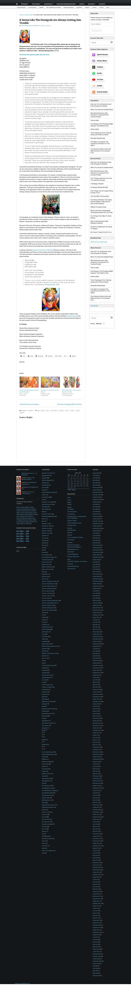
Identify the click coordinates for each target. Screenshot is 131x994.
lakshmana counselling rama (49, 653)
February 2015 (96, 805)
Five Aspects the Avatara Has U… (29, 483)
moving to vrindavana (47, 687)
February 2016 (96, 776)
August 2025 (96, 502)
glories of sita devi (46, 569)
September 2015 (97, 788)
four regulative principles (53, 7)
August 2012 (96, 877)
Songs (81, 4)
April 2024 (95, 540)
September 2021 (97, 615)
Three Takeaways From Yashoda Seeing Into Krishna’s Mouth (101, 134)
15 (68, 482)
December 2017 (97, 723)
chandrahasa (45, 485)
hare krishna (54, 410)
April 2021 (95, 627)
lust (43, 663)
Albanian (18, 507)
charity (43, 490)
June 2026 (95, 478)
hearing (44, 612)
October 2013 (96, 843)
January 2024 (96, 547)
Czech (22, 511)
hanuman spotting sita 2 (48, 607)
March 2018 (96, 716)
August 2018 (96, 704)
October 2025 (96, 497)
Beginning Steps (71, 530)
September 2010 (97, 932)
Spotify (99, 73)
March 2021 (96, 629)
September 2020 (97, 644)
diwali (43, 521)
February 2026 (96, 487)
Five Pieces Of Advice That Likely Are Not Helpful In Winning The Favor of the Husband (101, 201)
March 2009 (96, 973)
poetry (77, 410)
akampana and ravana (47, 473)
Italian (18, 516)
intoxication (45, 624)
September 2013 (97, 846)
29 (42, 734)
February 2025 (96, 516)
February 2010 (96, 949)
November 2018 (97, 696)
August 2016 (96, 761)
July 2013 (95, 850)
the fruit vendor (46, 819)
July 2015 (95, 793)
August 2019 (96, 675)
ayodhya (44, 739)
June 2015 (95, 795)
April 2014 (95, 829)
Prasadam (69, 532)
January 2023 (96, 576)
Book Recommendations (66, 4)
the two (44, 829)
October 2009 (96, 959)
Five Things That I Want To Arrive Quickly (101, 217)
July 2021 (95, 620)
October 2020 (96, 641)
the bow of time (46, 812)
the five (44, 814)
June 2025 (95, 507)
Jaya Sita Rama (71, 568)
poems (72, 410)
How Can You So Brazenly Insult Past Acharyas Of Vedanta (101, 105)
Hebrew (22, 514)
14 (87, 480)
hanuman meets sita (47, 595)
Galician (30, 512)
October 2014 (96, 814)
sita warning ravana (47, 795)
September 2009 (97, 961)
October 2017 (96, 728)
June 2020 (95, 651)
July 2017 (95, 735)
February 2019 (96, 689)
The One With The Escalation (100, 196)
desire (43, 511)
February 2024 (96, 545)
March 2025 (96, 514)
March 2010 (96, 947)
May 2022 (95, 595)
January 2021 (96, 634)
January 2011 (96, 922)
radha (43, 718)
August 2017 (96, 733)
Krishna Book (95, 129)
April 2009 (95, 971)
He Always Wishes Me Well (99, 187)
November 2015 (97, 783)
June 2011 (95, 910)
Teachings (36, 4)
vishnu (43, 843)
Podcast (69, 504)
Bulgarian (27, 507)
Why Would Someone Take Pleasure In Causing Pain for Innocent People (100, 115)
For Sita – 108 (22, 531)
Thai (36, 522)
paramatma (45, 694)
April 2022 (95, 598)
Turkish (18, 523)
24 (42, 732)
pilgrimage (44, 699)
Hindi (25, 514)
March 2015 (96, 802)
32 (42, 746)
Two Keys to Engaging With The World (69, 404)
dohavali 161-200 (46, 528)
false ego (44, 545)
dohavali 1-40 (45, 523)
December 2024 (97, 521)
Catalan (32, 507)
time (43, 834)
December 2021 (97, 607)
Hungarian (29, 514)
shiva (43, 783)
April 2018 (95, 713)
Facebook (94, 306)
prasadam (44, 704)
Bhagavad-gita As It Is (73, 549)
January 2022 (96, 605)
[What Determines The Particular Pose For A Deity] (72, 382)
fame (43, 547)
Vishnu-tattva (95, 120)
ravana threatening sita (47, 752)
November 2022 (97, 581)
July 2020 (95, 648)
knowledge (44, 641)
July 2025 (95, 504)
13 (84, 480)
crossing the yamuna (47, 504)
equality (41, 7)
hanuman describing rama (48, 583)
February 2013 (96, 862)
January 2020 (96, 663)
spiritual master (46, 797)
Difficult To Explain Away (98, 207)
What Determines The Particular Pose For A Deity (71, 391)
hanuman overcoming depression (50, 600)
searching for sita (46, 778)
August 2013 (96, 848)
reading (44, 757)
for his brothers (45, 555)
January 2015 (96, 807)
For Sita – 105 (22, 539)
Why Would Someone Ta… (28, 473)
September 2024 (97, 528)
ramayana (44, 728)
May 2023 (95, 567)
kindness (44, 639)
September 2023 (97, 557)
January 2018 (96, 721)
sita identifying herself (47, 793)
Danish (26, 511)
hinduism (61, 410)
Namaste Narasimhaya (98, 138)
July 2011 (95, 908)
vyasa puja (44, 846)
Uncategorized (45, 836)
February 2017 (96, 747)
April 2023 (95, 569)
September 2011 (97, 903)
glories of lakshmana (47, 567)
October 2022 (96, 583)
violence (44, 841)
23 (71, 485)
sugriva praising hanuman (48, 805)
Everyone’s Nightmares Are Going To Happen (101, 228)
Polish (33, 518)
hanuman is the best (47, 593)
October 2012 (96, 872)
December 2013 (97, 838)
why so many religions (47, 850)
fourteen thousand (46, 559)
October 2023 (96, 555)
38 (42, 749)
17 (74, 482)
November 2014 (97, 812)
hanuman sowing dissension (49, 603)
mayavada (44, 670)
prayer (43, 706)
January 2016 (96, 778)
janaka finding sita (46, 627)
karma (43, 634)
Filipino (18, 512)
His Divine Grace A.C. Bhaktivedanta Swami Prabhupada (76, 517)
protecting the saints (47, 713)
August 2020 (96, 646)
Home (21, 14)
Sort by (93, 323)
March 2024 (96, 543)
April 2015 (95, 800)
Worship (24, 4)
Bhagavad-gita (50, 284)
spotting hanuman (46, 800)
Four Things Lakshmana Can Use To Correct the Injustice (101, 179)
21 (87, 482)
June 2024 (95, 535)
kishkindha (44, 744)
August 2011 (96, 906)
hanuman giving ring (47, 591)
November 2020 (97, 639)
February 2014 (96, 834)
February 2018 (96, 718)
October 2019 (96, 670)
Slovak (18, 522)
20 (84, 482)
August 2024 (96, 531)
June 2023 (95, 564)
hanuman (44, 579)
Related (91, 4)
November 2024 (97, 523)
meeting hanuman (46, 675)
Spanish (28, 522)
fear (43, 550)
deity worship (45, 509)
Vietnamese (28, 523)
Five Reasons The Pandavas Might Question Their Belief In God (102, 125)
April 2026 (95, 482)
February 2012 (96, 891)
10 (74, 480)
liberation (44, 656)
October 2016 (96, 757)
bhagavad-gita (21, 7)
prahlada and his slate (47, 701)
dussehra (44, 535)
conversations (32, 7)
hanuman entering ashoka (48, 586)
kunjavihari (44, 648)
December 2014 (97, 809)
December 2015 (97, 781)
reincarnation (45, 764)
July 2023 (95, 562)
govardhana (45, 574)
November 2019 (97, 668)
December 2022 (97, 579)
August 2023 (96, 559)
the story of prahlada (47, 824)
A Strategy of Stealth (97, 184)
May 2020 (95, 653)
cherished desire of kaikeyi (48, 492)
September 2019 (97, 672)
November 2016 (97, 754)
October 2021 (96, 612)
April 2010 (95, 944)
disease (44, 519)
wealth (43, 848)
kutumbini (44, 651)
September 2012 (97, 874)
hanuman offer (45, 598)
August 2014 (96, 819)
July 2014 (95, 821)
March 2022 (96, 600)
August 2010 (96, 934)
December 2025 (97, 492)
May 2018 (95, 711)
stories (101, 7)
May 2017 (95, 740)
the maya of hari (46, 821)
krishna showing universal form (49, 646)
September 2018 (97, 701)
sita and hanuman (46, 785)
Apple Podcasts (102, 54)
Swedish (32, 522)
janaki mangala (46, 629)
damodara (44, 507)
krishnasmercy (26, 25)
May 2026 (95, 480)
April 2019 (95, 684)
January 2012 (96, 894)
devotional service (46, 514)
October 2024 (96, 526)
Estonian (34, 511)
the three (44, 826)
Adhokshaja (25, 475)
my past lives (45, 689)
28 (87, 485)
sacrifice (44, 771)
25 (78, 485)
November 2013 (97, 841)
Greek (18, 514)
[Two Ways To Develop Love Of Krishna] (50, 382)
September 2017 (97, 730)
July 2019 (95, 677)
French (26, 512)
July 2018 (95, 706)
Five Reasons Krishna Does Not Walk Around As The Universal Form (101, 151)
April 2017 (95, 742)
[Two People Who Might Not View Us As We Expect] (29, 382)
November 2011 (97, 898)
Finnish (22, 512)
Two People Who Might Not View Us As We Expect (28, 391)
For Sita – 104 (22, 541)
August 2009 (96, 963)
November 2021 (97, 610)
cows (43, 499)
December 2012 (97, 867)
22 (68, 485)
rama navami (45, 725)
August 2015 (96, 790)
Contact (102, 4)
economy (44, 538)
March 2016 (96, 773)
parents (44, 696)
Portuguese (19, 520)
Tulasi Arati (70, 564)
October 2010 (96, 930)
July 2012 (95, 879)
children (44, 494)
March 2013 (96, 860)
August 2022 (96, 588)
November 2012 (97, 870)
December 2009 (97, 954)
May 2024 (95, 538)
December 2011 (97, 896)
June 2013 (95, 853)
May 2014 (95, 826)
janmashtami (45, 632)
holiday (43, 617)
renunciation (45, 769)
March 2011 (96, 918)
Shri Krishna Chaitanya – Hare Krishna (77, 561)
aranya (43, 730)
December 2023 (97, 550)
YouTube (100, 79)
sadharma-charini (46, 773)
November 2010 (97, 927)
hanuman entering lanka (48, 588)
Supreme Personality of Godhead (42, 250)
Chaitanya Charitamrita (73, 556)
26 (81, 485)
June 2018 (95, 708)
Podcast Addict (102, 92)
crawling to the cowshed (48, 502)
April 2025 (95, 511)
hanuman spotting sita (47, 605)
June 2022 (95, 593)
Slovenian (22, 522)
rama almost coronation (48, 723)
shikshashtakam (46, 781)
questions (79, 7)
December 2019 (97, 665)
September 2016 (97, 759)
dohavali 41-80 (45, 531)
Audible (99, 86)
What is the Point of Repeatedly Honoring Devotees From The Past (101, 211)
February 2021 (96, 632)
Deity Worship (70, 540)
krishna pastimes (69, 7)
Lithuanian (19, 518)
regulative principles (47, 761)
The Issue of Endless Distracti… (28, 492)
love (43, 660)
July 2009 (95, 966)
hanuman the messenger (48, 610)
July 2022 (95, 591)
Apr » (74, 489)
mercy (43, 682)
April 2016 (95, 771)
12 (81, 480)
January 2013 (96, 865)
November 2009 (97, 956)
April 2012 (95, 886)
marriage (44, 668)
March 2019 (96, 687)
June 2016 (95, 766)
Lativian (31, 516)
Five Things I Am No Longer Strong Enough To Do (102, 192)
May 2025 (95, 509)
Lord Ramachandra (72, 511)
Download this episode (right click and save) (34, 55)
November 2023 (97, 552)
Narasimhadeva (71, 316)
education (44, 540)
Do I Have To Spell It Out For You (101, 232)
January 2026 (96, 490)
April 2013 (95, 858)
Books (68, 497)
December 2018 (97, 694)
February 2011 (96, 920)
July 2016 (95, 764)
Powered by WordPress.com (22, 983)
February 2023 (96, 574)
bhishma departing (46, 480)
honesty (44, 620)
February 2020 (96, 660)
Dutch (29, 511)
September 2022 (97, 586)
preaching (44, 711)
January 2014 (96, 836)
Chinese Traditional (31, 509)
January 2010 (96, 951)
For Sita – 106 (22, 536)
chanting (44, 487)
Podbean (100, 67)
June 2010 (95, 939)
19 (81, 482)
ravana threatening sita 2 (48, 754)
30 (71, 487)
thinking (44, 831)
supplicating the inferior (48, 807)
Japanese (22, 516)
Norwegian (29, 518)
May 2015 (95, 797)
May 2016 (95, 769)
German (35, 512)
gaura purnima (45, 562)
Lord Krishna (70, 509)
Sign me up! (96, 29)
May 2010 (95, 942)
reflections (44, 759)
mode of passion (46, 684)
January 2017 (96, 749)
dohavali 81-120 (46, 533)
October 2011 (96, 901)
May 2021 (95, 624)
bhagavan (44, 478)
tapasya (44, 809)
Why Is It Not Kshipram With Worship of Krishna (99, 222)
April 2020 (95, 656)
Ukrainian (22, 523)
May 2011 (95, 913)
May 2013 (95, 855)
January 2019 (96, 692)
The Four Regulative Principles (75, 537)
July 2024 (95, 533)
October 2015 (96, 785)
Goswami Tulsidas (71, 520)
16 (71, 482)
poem (67, 410)
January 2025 (96, 519)
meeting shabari (46, 677)
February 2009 (96, 975)
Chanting (69, 535)
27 (84, 485)
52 (42, 737)
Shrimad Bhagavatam (72, 554)
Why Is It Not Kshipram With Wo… (28, 478)
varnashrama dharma (47, 838)
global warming (46, 564)
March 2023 (96, 571)
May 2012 (95, 884)
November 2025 (97, 494)
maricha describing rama (48, 665)
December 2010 (97, 925)
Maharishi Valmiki (71, 525)
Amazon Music (102, 61)
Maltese (24, 518)
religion (87, 7)
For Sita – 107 (22, 534)
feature (43, 552)
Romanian (25, 520)
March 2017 (96, 745)
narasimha (44, 692)
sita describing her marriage (49, 790)
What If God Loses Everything (29, 404)
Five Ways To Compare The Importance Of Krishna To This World (100, 143)
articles (43, 410)
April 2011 (95, 915)
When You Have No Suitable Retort (102, 109)
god (48, 410)
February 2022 (96, 603)
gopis (43, 571)
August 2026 (96, 473)
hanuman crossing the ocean (49, 581)
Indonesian (35, 514)
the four (44, 817)
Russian (30, 520)
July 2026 (95, 475)
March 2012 (96, 889)
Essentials (48, 4)
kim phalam (45, 636)
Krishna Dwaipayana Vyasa (74, 523)
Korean (27, 516)
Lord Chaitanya (71, 514)
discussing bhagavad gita (48, 516)
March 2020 (96, 658)
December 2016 (97, 752)
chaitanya (44, 482)
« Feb (69, 489)
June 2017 (95, 737)
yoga (107, 7)
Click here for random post (99, 242)
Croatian (18, 511)
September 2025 (97, 499)
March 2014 (96, 831)
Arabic (23, 507)
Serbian (34, 520)
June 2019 (95, 680)
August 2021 (96, 617)
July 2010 (95, 937)
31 (74, 487)
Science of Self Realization (74, 547)
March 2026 (96, 485)
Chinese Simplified (21, 509)
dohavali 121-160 (46, 526)
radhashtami (45, 721)
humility (44, 622)
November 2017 (97, 725)
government (45, 576)
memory (44, 680)
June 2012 (95, 882)
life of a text (45, 658)
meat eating (45, 672)
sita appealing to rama (47, 788)
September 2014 (97, 817)
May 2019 (95, 682)
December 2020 (97, 636)
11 (78, 480)
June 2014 (95, 824)
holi (43, 615)
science (94, 7)
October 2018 (96, 699)
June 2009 (95, 968)
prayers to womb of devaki (48, 708)
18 (78, 482)
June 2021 (95, 622)
